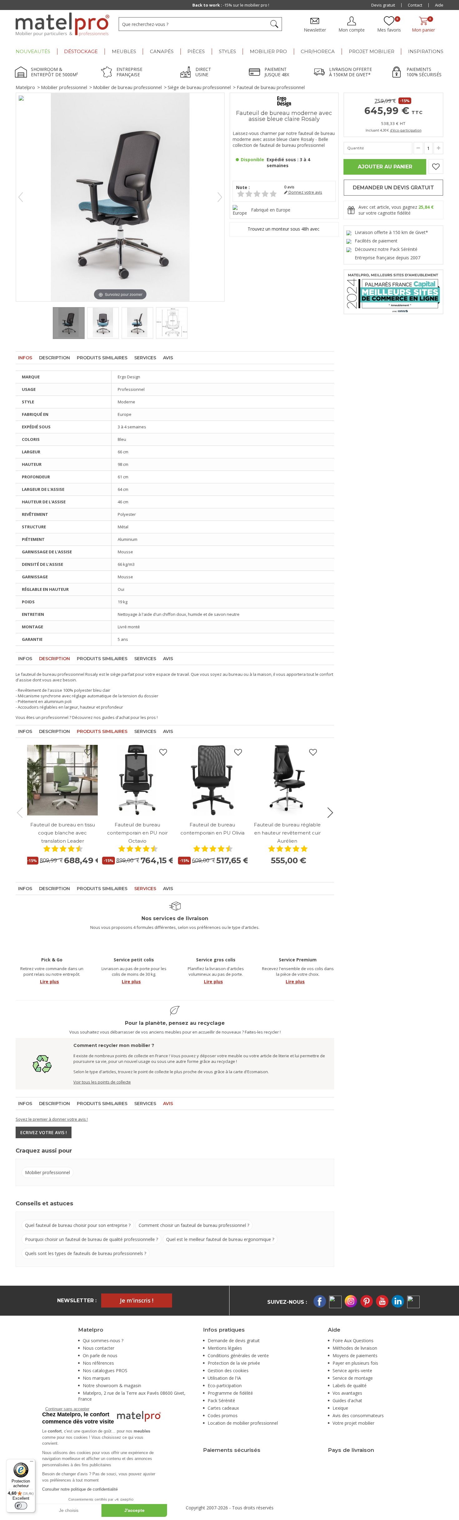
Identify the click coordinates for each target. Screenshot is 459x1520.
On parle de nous (100, 1355)
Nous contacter (98, 1348)
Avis (168, 358)
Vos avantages (347, 1393)
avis (289, 187)
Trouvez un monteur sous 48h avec (284, 229)
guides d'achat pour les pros (129, 717)
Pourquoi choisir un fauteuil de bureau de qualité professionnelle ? (91, 1239)
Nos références (98, 1363)
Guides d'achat (347, 1400)
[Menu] (31, 1463)
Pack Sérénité (221, 1400)
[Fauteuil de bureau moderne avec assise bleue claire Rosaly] (69, 323)
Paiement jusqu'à (230, 5)
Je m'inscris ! (136, 1300)
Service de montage (353, 1378)
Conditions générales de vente (238, 1355)
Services (145, 358)
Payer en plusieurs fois (355, 1363)
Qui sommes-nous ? (103, 1340)
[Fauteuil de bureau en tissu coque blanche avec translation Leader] (62, 780)
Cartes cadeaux (223, 1408)
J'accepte (134, 1510)
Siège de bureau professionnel (199, 87)
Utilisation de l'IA (224, 1378)
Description (54, 358)
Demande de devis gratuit (234, 1340)
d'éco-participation (406, 130)
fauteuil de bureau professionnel (52, 674)
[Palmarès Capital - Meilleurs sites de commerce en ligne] (393, 291)
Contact (415, 5)
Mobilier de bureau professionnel (127, 87)
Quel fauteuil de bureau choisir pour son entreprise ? (78, 1225)
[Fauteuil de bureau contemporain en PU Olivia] (212, 780)
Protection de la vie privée (234, 1363)
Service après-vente (352, 1370)
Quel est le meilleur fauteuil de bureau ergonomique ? (220, 1239)
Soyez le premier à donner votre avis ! (52, 1119)
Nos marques (96, 1378)
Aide (439, 5)
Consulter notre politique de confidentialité (80, 1489)
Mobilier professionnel (64, 87)
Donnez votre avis (305, 192)
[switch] (21, 1505)
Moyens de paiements (355, 1355)
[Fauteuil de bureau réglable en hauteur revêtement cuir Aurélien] (287, 780)
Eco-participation (225, 1385)
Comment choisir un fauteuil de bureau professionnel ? (194, 1225)
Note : (243, 187)
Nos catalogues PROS (105, 1370)
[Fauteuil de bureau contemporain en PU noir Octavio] (137, 780)
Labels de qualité (350, 1385)
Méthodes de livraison (355, 1348)
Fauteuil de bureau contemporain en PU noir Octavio (137, 833)
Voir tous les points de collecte (102, 1082)
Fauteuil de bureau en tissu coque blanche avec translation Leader (62, 833)
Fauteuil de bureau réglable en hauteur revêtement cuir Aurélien (287, 833)
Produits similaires (102, 358)
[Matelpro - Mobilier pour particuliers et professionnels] (62, 24)
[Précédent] (21, 197)
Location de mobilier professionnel (243, 1423)
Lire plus (49, 981)
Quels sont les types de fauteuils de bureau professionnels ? (85, 1253)
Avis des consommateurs (358, 1415)
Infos (25, 358)
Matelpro (25, 87)
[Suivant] (220, 197)
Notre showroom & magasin (112, 1385)
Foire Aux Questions (353, 1340)
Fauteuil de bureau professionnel (271, 87)
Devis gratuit (383, 5)
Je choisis (68, 1510)
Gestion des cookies (228, 1370)
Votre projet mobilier (353, 1423)
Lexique (340, 1408)
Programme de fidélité (230, 1393)
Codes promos (223, 1415)
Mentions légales (225, 1348)
